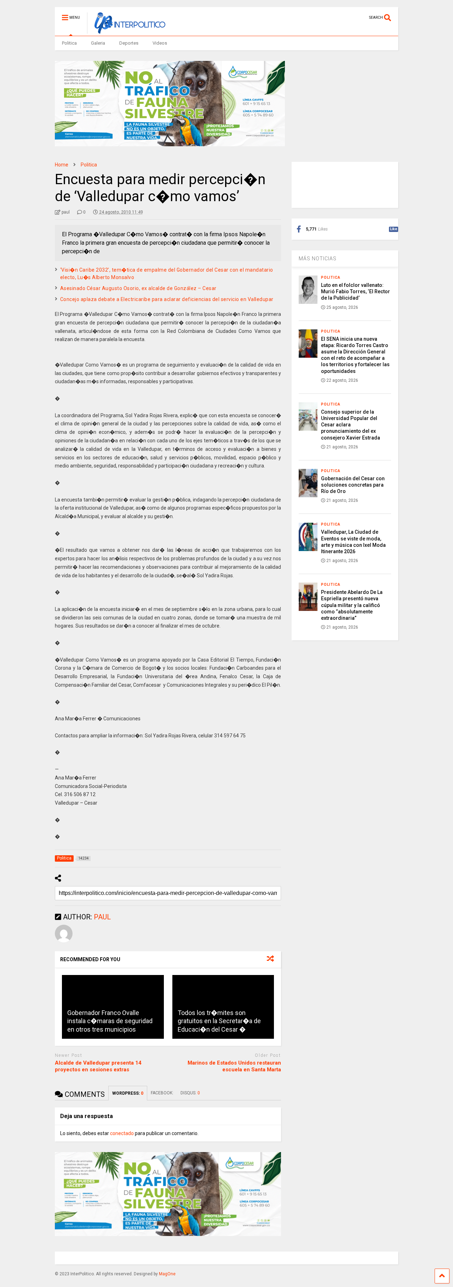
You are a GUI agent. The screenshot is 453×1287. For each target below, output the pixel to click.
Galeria (98, 43)
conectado (122, 1133)
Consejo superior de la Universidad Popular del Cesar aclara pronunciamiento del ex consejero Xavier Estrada (350, 425)
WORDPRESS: (127, 1093)
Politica (69, 43)
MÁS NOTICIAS (318, 258)
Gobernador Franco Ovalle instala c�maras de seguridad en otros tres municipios (110, 1021)
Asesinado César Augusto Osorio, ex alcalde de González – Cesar (138, 288)
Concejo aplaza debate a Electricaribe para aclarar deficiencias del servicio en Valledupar (167, 299)
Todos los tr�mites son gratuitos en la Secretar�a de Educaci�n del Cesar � (219, 1021)
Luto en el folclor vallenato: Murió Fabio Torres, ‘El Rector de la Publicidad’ (355, 291)
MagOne (167, 1273)
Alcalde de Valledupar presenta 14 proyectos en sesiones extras (98, 1066)
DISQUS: (190, 1092)
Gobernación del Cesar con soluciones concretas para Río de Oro (353, 485)
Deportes (128, 43)
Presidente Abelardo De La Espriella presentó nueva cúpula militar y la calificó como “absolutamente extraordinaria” (352, 605)
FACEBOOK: (162, 1092)
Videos (160, 43)
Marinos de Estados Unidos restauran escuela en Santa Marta (234, 1066)
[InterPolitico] (126, 30)
